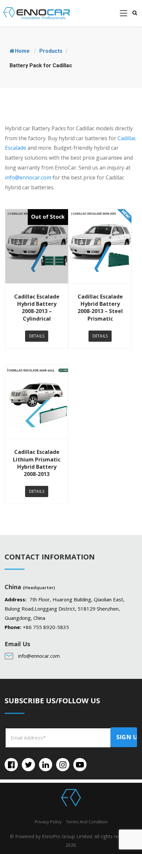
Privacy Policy (48, 822)
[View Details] (36, 246)
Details (36, 336)
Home (22, 51)
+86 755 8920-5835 (46, 627)
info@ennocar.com (28, 177)
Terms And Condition (87, 822)
